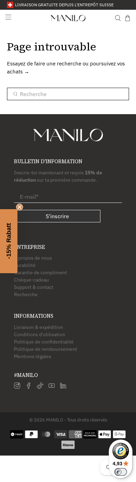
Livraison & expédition (38, 327)
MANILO (54, 419)
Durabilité (25, 265)
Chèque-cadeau (31, 280)
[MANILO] (68, 18)
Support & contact (33, 287)
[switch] (120, 472)
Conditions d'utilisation (39, 334)
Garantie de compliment (40, 272)
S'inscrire (57, 216)
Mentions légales (32, 356)
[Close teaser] (19, 207)
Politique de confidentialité (44, 342)
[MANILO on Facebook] (28, 387)
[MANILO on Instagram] (17, 387)
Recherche (26, 294)
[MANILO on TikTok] (40, 387)
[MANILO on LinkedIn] (63, 387)
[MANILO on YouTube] (51, 387)
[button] (8, 241)
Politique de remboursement (45, 349)
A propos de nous (33, 258)
